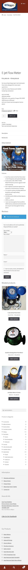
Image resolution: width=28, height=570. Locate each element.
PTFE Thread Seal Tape (9, 554)
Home (4, 15)
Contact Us (6, 489)
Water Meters (7, 534)
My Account (4, 567)
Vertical (6, 462)
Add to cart (12, 116)
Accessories (6, 421)
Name (5, 254)
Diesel (6, 436)
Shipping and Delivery (9, 478)
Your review (7, 234)
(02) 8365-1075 (5, 507)
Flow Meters (7, 537)
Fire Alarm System (7, 429)
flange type (14, 126)
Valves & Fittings (8, 540)
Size (3, 109)
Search (14, 567)
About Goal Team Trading (10, 486)
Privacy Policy (7, 484)
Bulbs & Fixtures (7, 424)
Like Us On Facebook (9, 516)
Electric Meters (7, 543)
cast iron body (7, 126)
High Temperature (9, 457)
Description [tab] (5, 133)
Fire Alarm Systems (9, 546)
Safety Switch (7, 549)
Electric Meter (6, 426)
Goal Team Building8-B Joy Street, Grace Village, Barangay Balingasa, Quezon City (10, 503)
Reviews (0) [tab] (4, 137)
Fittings (5, 431)
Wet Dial (7, 464)
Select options (14, 319)
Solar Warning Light (7, 447)
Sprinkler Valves (7, 449)
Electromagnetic (8, 439)
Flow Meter (9, 15)
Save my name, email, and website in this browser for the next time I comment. (14, 270)
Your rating (7, 230)
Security (5, 444)
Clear (16, 110)
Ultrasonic (7, 442)
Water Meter (6, 452)
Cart (21, 566)
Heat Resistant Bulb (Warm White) (12, 560)
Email (5, 261)
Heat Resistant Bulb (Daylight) (11, 557)
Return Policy (7, 481)
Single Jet (7, 459)
